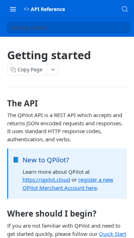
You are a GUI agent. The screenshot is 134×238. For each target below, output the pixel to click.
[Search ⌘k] (124, 9)
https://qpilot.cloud (46, 179)
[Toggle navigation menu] (13, 9)
